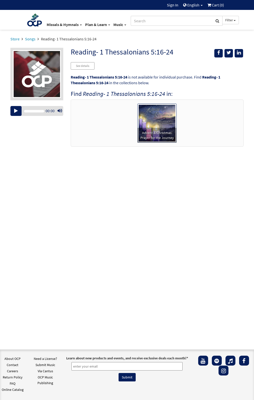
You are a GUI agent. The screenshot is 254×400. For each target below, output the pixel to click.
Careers (12, 371)
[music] (230, 361)
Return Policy (13, 377)
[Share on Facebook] (218, 53)
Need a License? (45, 358)
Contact (12, 365)
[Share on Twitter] (228, 53)
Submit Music (45, 365)
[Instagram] (223, 370)
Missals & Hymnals (63, 24)
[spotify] (217, 361)
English (193, 4)
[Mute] (60, 111)
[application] (36, 111)
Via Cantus (45, 371)
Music (118, 24)
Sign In (172, 4)
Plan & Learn (96, 24)
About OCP (12, 358)
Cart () (217, 4)
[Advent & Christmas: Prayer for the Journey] (157, 122)
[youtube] (203, 361)
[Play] (16, 111)
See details (82, 66)
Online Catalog (13, 389)
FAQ (12, 383)
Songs (30, 38)
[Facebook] (244, 361)
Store (15, 38)
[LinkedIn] (239, 53)
